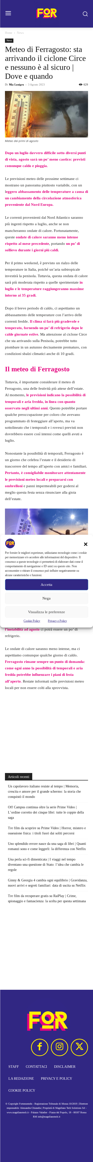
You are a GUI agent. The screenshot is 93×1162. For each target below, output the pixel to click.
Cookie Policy (32, 620)
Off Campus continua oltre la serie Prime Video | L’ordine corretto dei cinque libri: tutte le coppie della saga (46, 812)
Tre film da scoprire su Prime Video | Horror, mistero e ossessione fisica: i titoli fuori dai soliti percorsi (47, 830)
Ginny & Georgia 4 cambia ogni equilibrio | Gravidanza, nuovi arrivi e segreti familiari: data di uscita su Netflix (48, 882)
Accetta (46, 585)
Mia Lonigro (16, 84)
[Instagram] (59, 1047)
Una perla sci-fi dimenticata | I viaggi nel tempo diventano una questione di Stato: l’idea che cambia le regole (46, 865)
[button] (85, 544)
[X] (79, 1047)
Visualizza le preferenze (46, 612)
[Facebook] (39, 1047)
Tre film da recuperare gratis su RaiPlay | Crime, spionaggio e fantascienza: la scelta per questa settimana (47, 898)
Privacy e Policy (57, 620)
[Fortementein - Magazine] (46, 13)
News (20, 33)
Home (8, 33)
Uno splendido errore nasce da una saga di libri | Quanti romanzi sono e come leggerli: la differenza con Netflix (47, 846)
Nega (46, 598)
